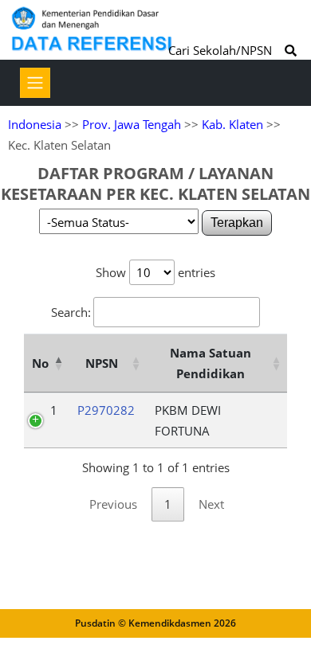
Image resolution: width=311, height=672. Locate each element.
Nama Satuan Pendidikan (210, 363)
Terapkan (237, 222)
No (40, 363)
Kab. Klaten (232, 124)
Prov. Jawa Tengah (131, 124)
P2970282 (106, 410)
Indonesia (34, 124)
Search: (71, 312)
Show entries (155, 272)
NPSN (101, 363)
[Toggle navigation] (35, 83)
